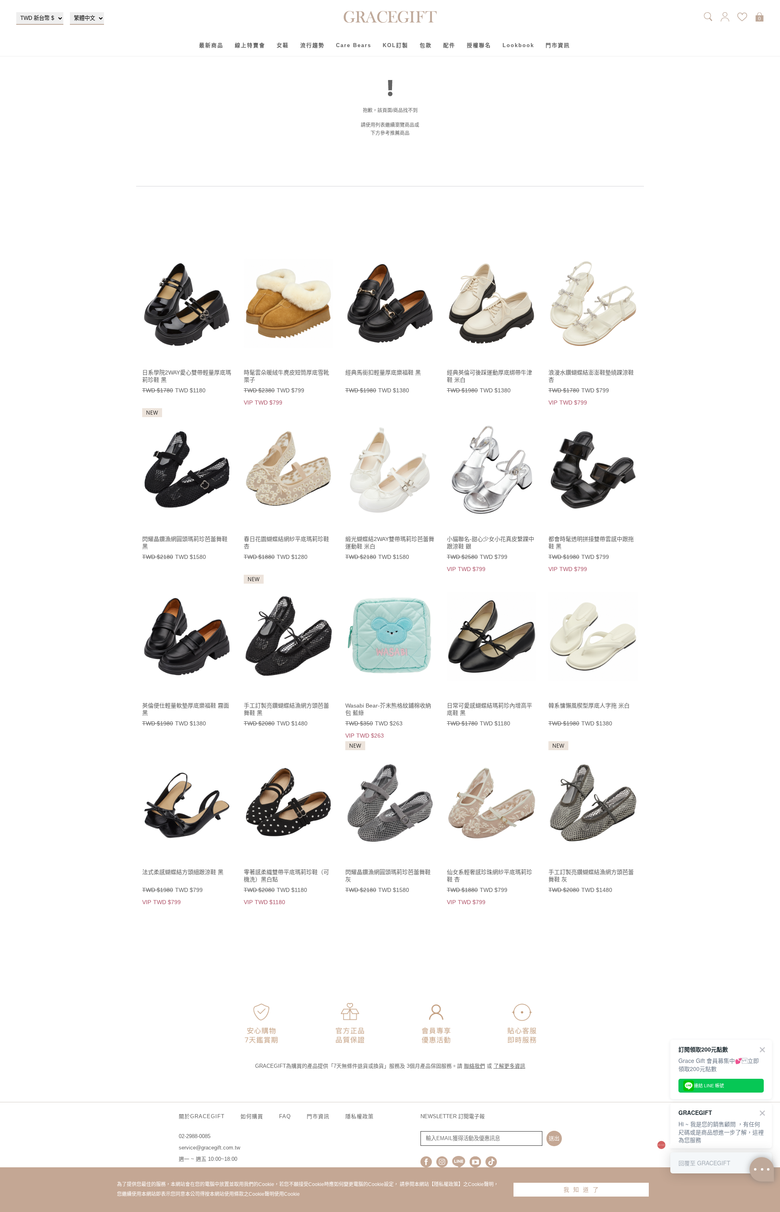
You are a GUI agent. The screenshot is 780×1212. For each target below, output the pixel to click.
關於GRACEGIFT (202, 1116)
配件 (449, 45)
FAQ (285, 1116)
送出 (554, 1138)
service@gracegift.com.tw (209, 1148)
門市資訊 (558, 45)
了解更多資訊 (509, 1066)
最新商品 (211, 45)
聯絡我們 (474, 1066)
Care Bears (353, 45)
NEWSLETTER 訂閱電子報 (452, 1116)
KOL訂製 (395, 45)
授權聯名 (479, 45)
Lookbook (518, 45)
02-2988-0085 (194, 1136)
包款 (426, 45)
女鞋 (283, 45)
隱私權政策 (359, 1116)
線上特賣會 (250, 45)
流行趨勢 (312, 45)
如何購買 (251, 1116)
